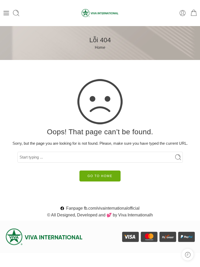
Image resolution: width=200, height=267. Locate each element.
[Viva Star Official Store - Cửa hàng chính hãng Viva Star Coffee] (100, 13)
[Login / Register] (182, 13)
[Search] (16, 13)
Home (100, 47)
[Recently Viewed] (187, 254)
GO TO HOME (100, 176)
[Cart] (193, 13)
